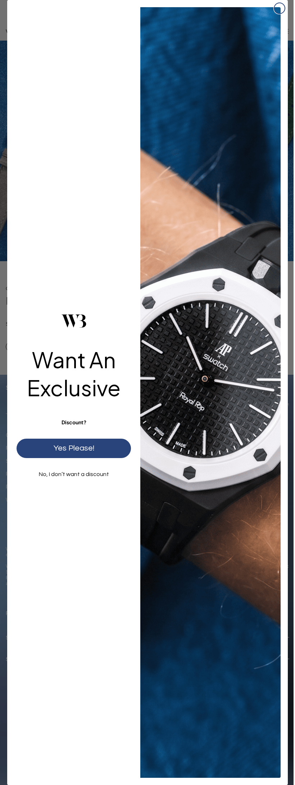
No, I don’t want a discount (74, 474)
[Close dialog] (279, 8)
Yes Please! (74, 448)
